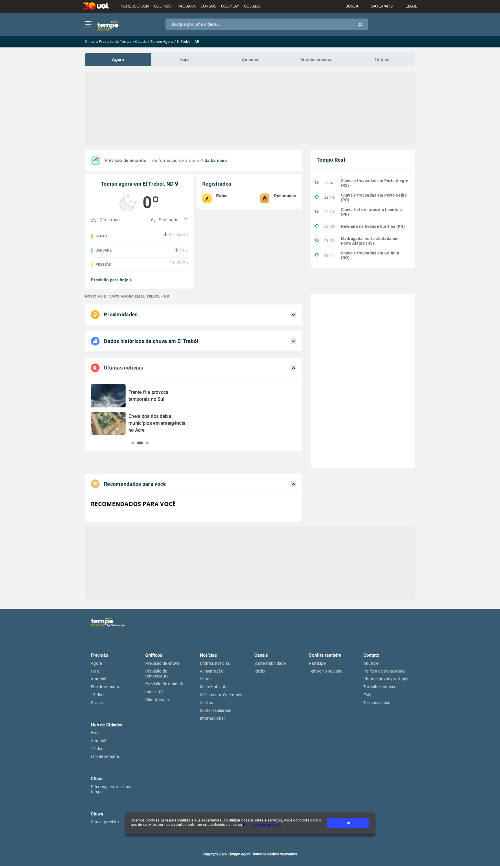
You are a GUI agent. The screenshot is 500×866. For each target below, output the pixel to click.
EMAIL (411, 6)
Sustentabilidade (215, 710)
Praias (97, 702)
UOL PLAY (230, 6)
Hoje (184, 59)
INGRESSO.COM (134, 6)
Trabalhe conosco (380, 686)
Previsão (99, 655)
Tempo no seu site (325, 671)
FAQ (367, 695)
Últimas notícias (215, 663)
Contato (371, 655)
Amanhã (250, 59)
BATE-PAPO (382, 6)
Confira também (325, 655)
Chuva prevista (105, 821)
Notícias (208, 655)
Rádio (259, 671)
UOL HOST (163, 6)
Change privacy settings (386, 679)
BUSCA (352, 6)
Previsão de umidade (164, 684)
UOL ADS (252, 6)
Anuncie (370, 663)
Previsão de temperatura (157, 673)
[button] (132, 443)
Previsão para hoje (109, 280)
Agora (118, 59)
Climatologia (157, 699)
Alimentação (211, 671)
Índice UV (154, 692)
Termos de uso (377, 702)
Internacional (212, 718)
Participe (317, 663)
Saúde (206, 679)
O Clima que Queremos (221, 695)
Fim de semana (316, 59)
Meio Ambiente (214, 686)
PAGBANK (187, 6)
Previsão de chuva (162, 663)
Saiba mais (216, 160)
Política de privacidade (262, 824)
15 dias (381, 59)
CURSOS (208, 6)
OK (347, 823)
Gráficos (153, 655)
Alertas (206, 702)
